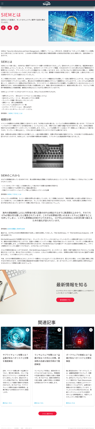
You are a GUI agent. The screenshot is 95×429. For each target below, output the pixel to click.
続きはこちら (7, 403)
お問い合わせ (28, 428)
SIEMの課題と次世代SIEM (16, 229)
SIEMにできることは (15, 113)
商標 (22, 428)
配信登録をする (65, 300)
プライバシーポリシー (6, 428)
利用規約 (16, 428)
